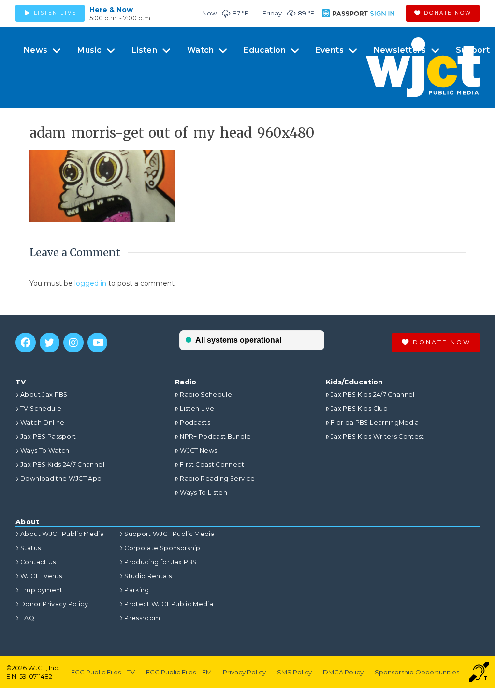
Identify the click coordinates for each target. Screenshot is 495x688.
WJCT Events (41, 576)
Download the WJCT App (61, 478)
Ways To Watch (45, 450)
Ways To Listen (203, 492)
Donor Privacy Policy (54, 604)
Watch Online (42, 422)
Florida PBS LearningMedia (375, 422)
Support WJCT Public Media (169, 533)
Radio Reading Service (217, 478)
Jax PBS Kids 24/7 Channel (62, 464)
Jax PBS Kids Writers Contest (377, 436)
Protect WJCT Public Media (168, 604)
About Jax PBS (44, 394)
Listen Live (197, 408)
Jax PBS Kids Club (359, 408)
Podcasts (195, 422)
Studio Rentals (148, 576)
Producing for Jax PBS (160, 562)
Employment (41, 590)
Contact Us (38, 562)
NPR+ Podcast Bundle (215, 436)
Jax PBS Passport (48, 436)
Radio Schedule (206, 394)
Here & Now (111, 9)
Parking (136, 590)
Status (30, 547)
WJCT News (198, 450)
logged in (90, 283)
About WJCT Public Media (62, 533)
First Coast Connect (212, 464)
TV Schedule (40, 408)
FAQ (27, 618)
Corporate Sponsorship (162, 547)
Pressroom (142, 618)
